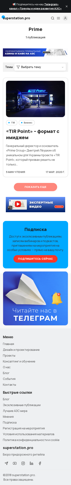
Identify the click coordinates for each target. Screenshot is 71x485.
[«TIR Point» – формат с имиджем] (35, 99)
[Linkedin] (31, 463)
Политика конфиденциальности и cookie (31, 440)
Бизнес (28, 122)
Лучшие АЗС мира (15, 411)
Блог (6, 373)
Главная (8, 344)
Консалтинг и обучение (19, 361)
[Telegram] (6, 463)
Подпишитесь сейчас (35, 258)
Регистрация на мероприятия (24, 428)
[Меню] (58, 18)
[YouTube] (14, 463)
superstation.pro (23, 475)
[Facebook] (39, 463)
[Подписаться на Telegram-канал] (35, 299)
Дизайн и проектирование (21, 350)
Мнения (8, 417)
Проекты (9, 356)
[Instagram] (23, 463)
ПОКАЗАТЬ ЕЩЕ (36, 187)
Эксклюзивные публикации (22, 405)
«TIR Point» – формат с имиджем (32, 134)
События (9, 379)
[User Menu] (65, 18)
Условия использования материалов (28, 434)
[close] (67, 6)
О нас (7, 367)
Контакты (9, 385)
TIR (13, 122)
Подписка (10, 422)
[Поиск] (52, 18)
